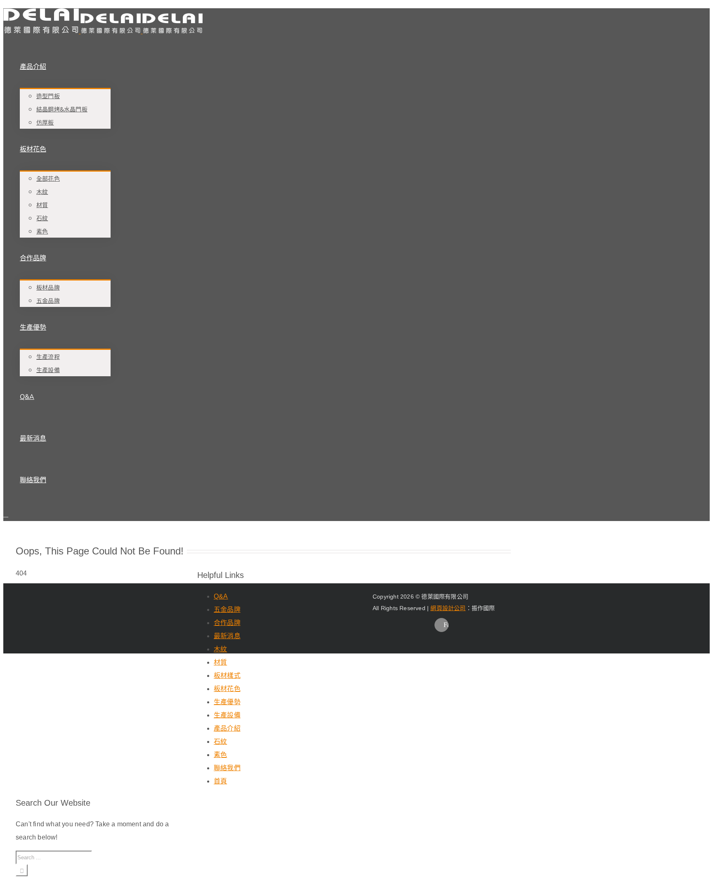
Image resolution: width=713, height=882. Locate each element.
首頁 (220, 781)
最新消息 (227, 635)
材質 (220, 662)
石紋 (220, 741)
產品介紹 (227, 728)
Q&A (221, 596)
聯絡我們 (227, 767)
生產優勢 (227, 701)
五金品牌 (227, 609)
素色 (220, 754)
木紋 (220, 649)
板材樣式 (227, 675)
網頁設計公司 (447, 608)
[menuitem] (259, 87)
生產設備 (227, 715)
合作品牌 (227, 622)
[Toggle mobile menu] (5, 514)
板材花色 (227, 688)
